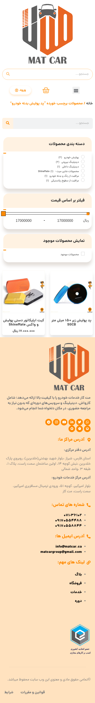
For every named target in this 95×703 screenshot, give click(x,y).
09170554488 (68, 521)
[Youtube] (64, 422)
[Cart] (46, 90)
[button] (76, 90)
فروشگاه (75, 583)
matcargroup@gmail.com (61, 552)
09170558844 (68, 526)
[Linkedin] (71, 422)
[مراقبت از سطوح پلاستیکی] (83, 180)
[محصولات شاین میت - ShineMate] (83, 170)
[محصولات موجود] (83, 253)
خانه (89, 103)
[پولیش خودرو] (83, 157)
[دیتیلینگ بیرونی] (83, 161)
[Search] (7, 74)
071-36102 (73, 515)
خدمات (76, 592)
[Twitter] (79, 422)
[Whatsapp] (87, 422)
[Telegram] (48, 422)
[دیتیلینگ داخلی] (83, 166)
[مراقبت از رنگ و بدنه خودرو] (83, 175)
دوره (78, 601)
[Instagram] (56, 422)
